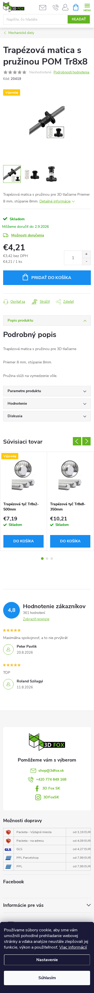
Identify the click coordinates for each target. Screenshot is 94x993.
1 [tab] (42, 558)
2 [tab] (47, 558)
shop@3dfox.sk (51, 770)
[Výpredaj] (23, 475)
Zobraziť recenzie (36, 619)
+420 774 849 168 (51, 779)
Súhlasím (47, 978)
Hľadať (79, 19)
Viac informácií (73, 947)
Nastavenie (47, 960)
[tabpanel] (23, 501)
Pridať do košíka (51, 278)
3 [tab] (51, 558)
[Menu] (87, 7)
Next (86, 441)
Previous (77, 441)
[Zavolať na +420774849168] (55, 7)
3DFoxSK (51, 797)
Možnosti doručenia (27, 235)
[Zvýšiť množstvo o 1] (86, 254)
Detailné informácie (54, 201)
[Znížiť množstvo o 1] (86, 261)
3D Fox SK (51, 788)
